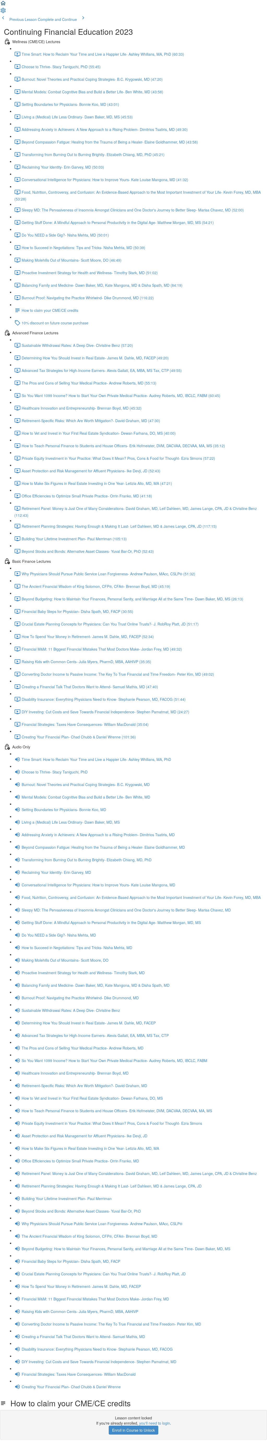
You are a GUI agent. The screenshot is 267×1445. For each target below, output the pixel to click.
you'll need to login (154, 1423)
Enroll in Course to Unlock (133, 1430)
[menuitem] (3, 12)
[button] (3, 4)
